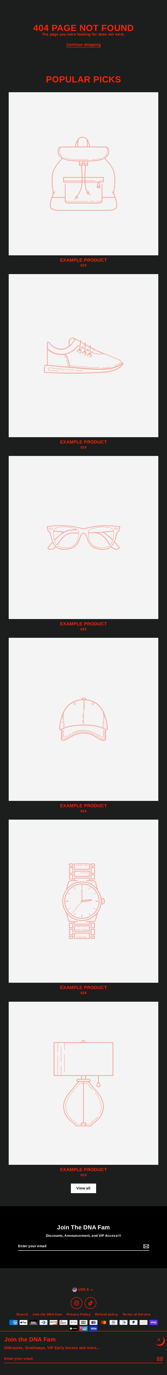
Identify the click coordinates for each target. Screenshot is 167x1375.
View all (83, 1188)
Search (22, 1314)
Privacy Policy (79, 1314)
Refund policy (106, 1314)
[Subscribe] (145, 1246)
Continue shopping (83, 45)
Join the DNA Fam (47, 1314)
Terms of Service (136, 1314)
